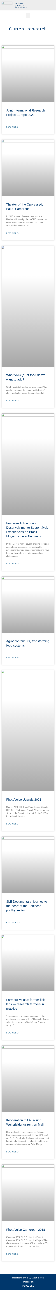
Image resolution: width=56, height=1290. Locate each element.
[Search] (51, 5)
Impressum (28, 1281)
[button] (28, 15)
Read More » (13, 127)
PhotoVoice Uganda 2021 (23, 799)
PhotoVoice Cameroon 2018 (25, 1229)
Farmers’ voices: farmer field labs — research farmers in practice (26, 1004)
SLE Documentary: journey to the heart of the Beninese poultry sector (26, 906)
